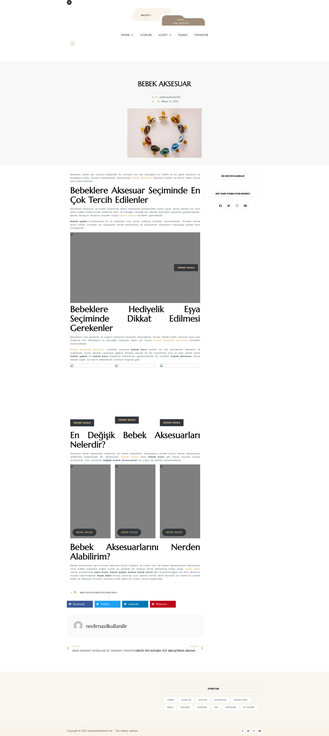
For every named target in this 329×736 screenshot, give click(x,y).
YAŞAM (182, 35)
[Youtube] (245, 205)
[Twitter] (228, 205)
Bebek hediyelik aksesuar (87, 349)
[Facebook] (220, 205)
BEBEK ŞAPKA (111, 592)
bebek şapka (127, 215)
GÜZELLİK (146, 35)
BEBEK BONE (100, 592)
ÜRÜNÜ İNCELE (84, 532)
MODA (125, 35)
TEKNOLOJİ (201, 35)
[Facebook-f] (242, 731)
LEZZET (163, 35)
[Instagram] (69, 2)
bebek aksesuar (141, 178)
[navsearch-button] (72, 43)
